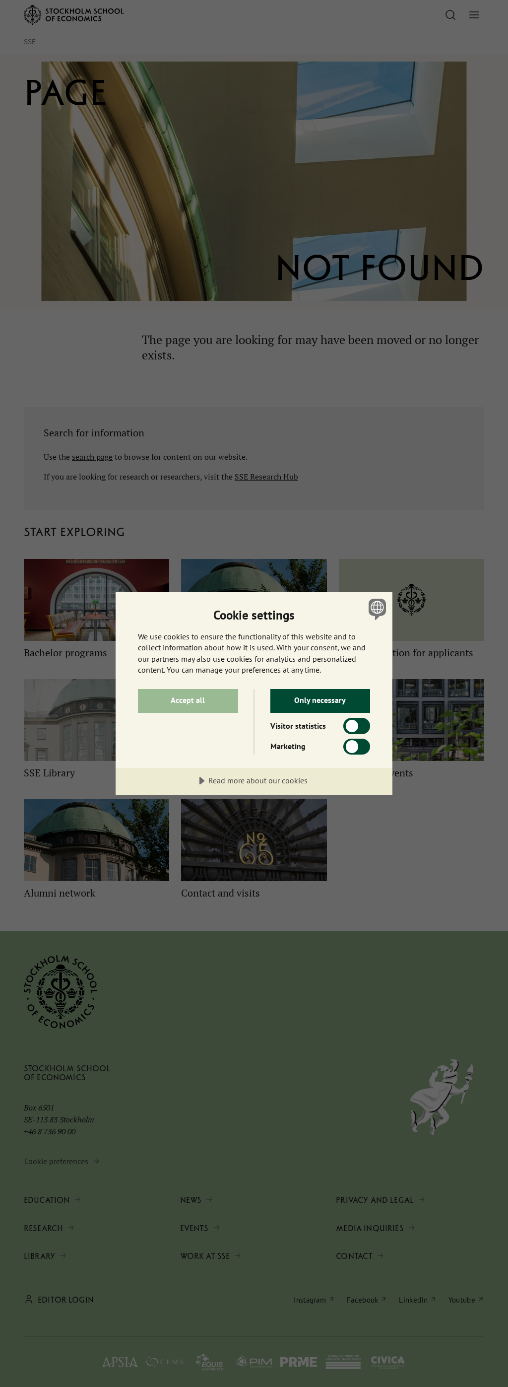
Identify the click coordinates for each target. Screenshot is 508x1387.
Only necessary (320, 700)
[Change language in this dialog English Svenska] (376, 609)
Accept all (188, 700)
